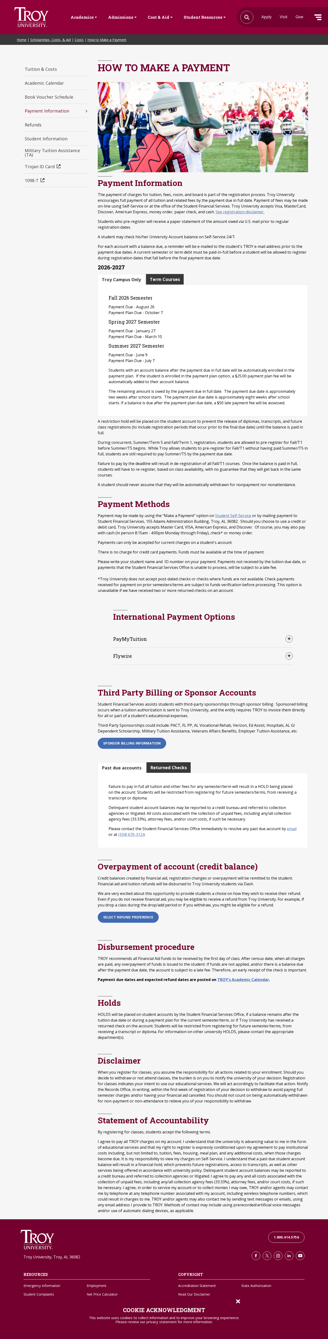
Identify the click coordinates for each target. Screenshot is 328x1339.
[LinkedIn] (289, 1255)
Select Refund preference (128, 917)
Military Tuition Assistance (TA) (52, 153)
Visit (283, 16)
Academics (82, 17)
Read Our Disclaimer (194, 1294)
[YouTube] (300, 1255)
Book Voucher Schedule (49, 97)
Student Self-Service (233, 515)
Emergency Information (42, 1285)
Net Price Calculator (102, 1294)
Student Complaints (39, 1294)
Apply (266, 16)
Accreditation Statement (197, 1285)
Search (31, 17)
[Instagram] (278, 1255)
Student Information (46, 139)
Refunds (33, 125)
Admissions (120, 17)
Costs (79, 39)
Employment (96, 1285)
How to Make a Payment (106, 39)
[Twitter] (267, 1255)
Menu (317, 17)
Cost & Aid (158, 17)
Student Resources (203, 17)
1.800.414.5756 (286, 1237)
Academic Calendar (44, 83)
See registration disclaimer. (240, 211)
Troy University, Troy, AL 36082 (52, 1257)
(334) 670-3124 (131, 834)
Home (21, 39)
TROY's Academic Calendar (243, 979)
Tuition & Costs (41, 69)
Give (299, 16)
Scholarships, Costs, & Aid (50, 39)
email (292, 828)
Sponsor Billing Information (132, 743)
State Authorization (256, 1285)
